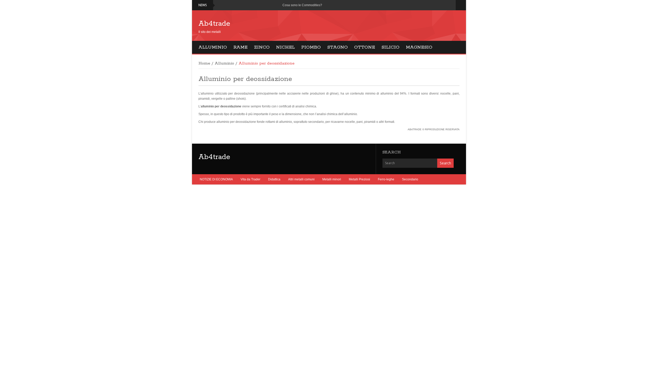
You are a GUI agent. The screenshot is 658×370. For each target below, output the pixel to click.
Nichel (285, 47)
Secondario (410, 179)
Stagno (337, 47)
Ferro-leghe (386, 179)
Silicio (390, 47)
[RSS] (451, 5)
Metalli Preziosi (359, 179)
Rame (240, 47)
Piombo (311, 47)
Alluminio (212, 47)
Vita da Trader (250, 179)
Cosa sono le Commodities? (302, 5)
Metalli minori (331, 179)
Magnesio (419, 47)
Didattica (274, 179)
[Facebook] (438, 5)
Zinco (262, 47)
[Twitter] (444, 5)
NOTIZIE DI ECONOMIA (216, 179)
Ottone (364, 47)
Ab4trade (214, 23)
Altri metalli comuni (301, 179)
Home (204, 63)
